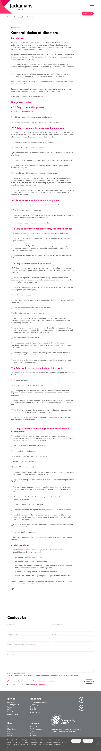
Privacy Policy (51, 675)
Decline (88, 741)
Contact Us (88, 13)
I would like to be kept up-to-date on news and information (33, 681)
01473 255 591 (12, 715)
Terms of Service (67, 675)
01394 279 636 (35, 713)
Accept (76, 741)
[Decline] (98, 744)
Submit (89, 682)
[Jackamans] (21, 7)
